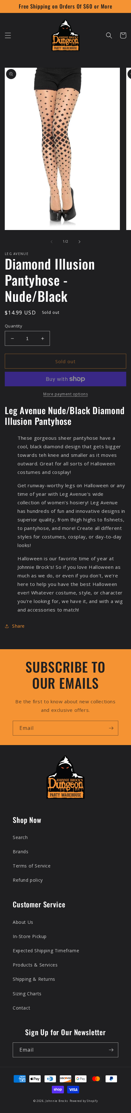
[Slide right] (79, 242)
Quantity (13, 326)
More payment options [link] (65, 394)
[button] (8, 35)
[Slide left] (52, 242)
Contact (21, 1008)
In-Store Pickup (30, 936)
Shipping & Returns (34, 979)
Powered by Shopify (84, 1101)
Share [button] (18, 626)
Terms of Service (32, 866)
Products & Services (35, 965)
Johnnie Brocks (56, 1101)
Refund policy (28, 880)
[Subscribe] (111, 728)
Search (20, 837)
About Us (23, 922)
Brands (21, 852)
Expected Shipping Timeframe (46, 951)
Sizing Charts (27, 994)
